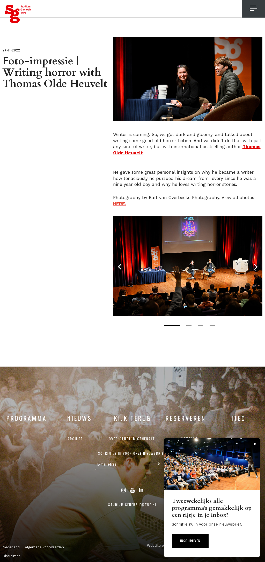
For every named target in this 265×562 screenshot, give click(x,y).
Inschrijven (190, 540)
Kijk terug (132, 418)
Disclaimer (11, 556)
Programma (26, 418)
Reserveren (185, 418)
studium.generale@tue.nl (132, 504)
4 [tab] (212, 325)
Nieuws (79, 418)
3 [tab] (200, 325)
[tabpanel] (187, 265)
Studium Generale (18, 14)
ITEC (238, 418)
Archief (75, 438)
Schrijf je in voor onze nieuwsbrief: (132, 453)
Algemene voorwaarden (44, 547)
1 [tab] (172, 325)
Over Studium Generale (132, 438)
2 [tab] (189, 325)
